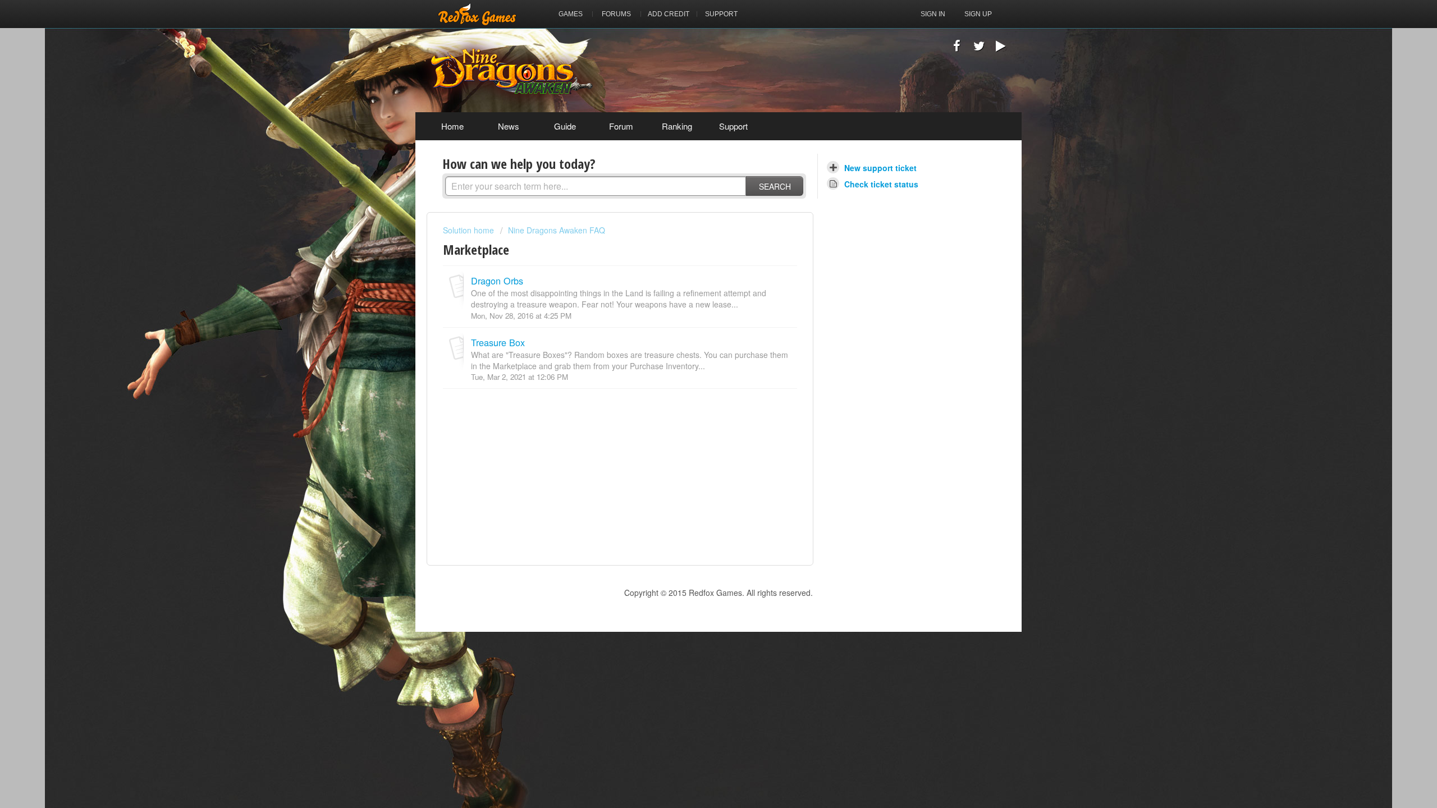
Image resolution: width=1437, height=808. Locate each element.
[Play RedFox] (477, 14)
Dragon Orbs (497, 280)
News (508, 126)
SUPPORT (721, 14)
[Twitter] (978, 48)
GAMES (571, 14)
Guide (565, 126)
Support (733, 126)
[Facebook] (957, 48)
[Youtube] (1000, 48)
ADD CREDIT (668, 14)
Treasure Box (498, 342)
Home (452, 126)
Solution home (469, 230)
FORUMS (616, 14)
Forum (621, 126)
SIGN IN (933, 14)
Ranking (677, 126)
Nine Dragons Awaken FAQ (556, 230)
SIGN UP (978, 14)
